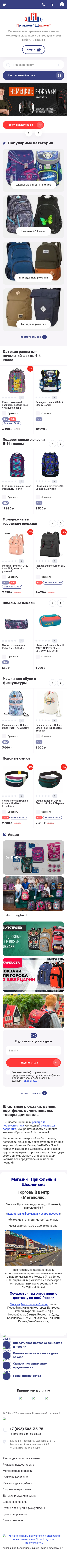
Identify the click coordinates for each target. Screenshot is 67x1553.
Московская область (34, 1304)
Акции (31, 49)
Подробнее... (29, 1080)
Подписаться (29, 1062)
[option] (17, 400)
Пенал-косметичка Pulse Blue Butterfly (13, 647)
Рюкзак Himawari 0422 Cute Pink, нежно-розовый (15, 568)
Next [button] (60, 443)
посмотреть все (30, 1093)
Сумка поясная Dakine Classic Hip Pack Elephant (50, 802)
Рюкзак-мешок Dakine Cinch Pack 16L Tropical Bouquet (49, 728)
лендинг (41, 1548)
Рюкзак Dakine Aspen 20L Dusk (50, 567)
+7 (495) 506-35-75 (26, 1429)
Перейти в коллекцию (20, 124)
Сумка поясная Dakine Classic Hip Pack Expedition (15, 803)
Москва (15, 1304)
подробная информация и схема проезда (33, 1213)
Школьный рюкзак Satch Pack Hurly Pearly (16, 487)
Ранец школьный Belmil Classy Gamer (50, 403)
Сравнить (13, 413)
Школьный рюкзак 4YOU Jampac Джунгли (50, 487)
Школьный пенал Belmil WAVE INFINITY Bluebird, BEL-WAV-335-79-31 (50, 648)
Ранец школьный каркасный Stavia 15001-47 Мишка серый (16, 405)
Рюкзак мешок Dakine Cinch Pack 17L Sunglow (15, 726)
